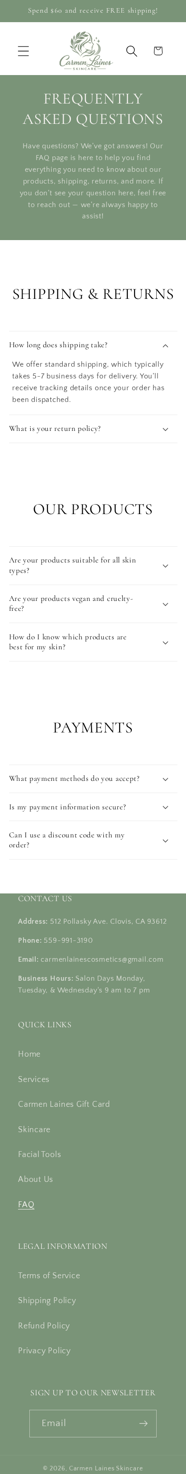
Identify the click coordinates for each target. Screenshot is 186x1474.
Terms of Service (49, 1275)
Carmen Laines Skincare (106, 1468)
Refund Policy (44, 1326)
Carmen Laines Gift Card (64, 1104)
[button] (23, 51)
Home (29, 1054)
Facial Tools (39, 1154)
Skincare (34, 1129)
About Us (35, 1179)
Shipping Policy (47, 1300)
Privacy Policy (44, 1351)
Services (34, 1079)
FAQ (26, 1204)
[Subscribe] (143, 1423)
